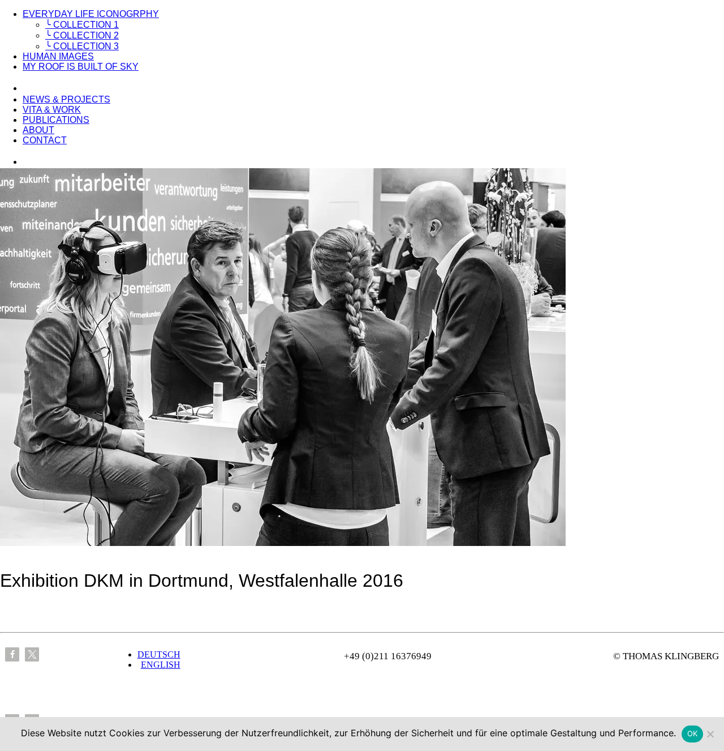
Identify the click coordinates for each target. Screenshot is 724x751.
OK (692, 733)
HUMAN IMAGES (58, 56)
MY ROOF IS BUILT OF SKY (81, 66)
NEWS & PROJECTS (66, 99)
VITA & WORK (52, 109)
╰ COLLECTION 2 (82, 35)
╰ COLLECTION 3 (82, 46)
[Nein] (710, 734)
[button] (12, 654)
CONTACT (45, 140)
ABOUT (38, 130)
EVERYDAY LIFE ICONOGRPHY (91, 14)
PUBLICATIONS (56, 120)
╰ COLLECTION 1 (82, 24)
